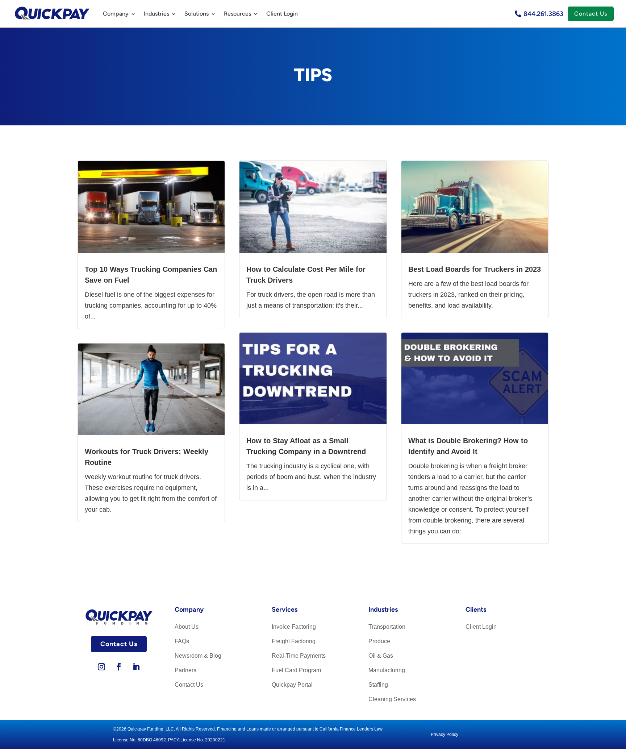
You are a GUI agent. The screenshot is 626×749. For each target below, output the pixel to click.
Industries (156, 13)
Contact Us (590, 13)
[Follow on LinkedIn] (136, 666)
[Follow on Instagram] (101, 666)
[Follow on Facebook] (119, 666)
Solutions (196, 13)
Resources (237, 13)
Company (116, 13)
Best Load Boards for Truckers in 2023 (474, 269)
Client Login (282, 13)
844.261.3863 (543, 14)
